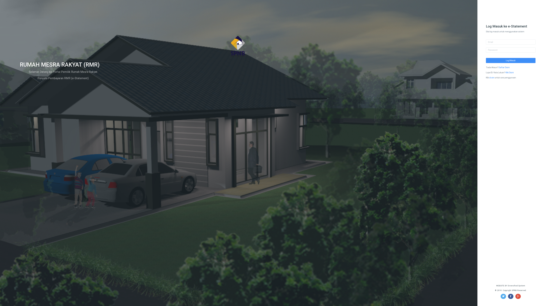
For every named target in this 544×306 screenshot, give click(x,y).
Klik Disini (510, 72)
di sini (491, 77)
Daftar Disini (504, 67)
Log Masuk (511, 60)
